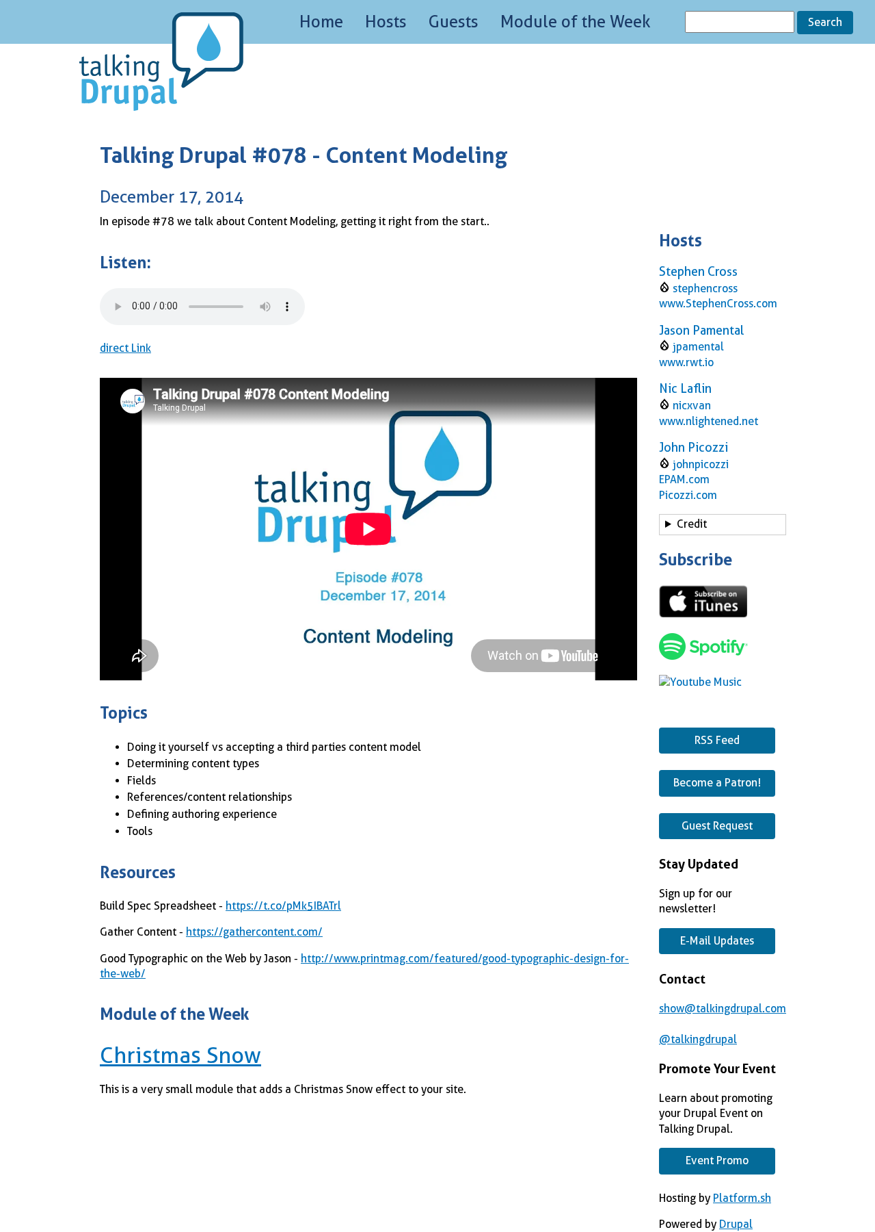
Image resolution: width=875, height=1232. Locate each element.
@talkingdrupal (698, 1039)
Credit (692, 523)
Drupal (736, 1224)
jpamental (698, 346)
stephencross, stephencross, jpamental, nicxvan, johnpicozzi (721, 526)
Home (321, 21)
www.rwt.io (686, 362)
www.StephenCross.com (718, 303)
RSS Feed (717, 740)
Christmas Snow (180, 1055)
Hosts (386, 21)
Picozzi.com (688, 495)
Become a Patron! (717, 782)
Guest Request (717, 825)
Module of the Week (575, 21)
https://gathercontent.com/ (254, 931)
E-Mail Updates (717, 940)
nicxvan (692, 405)
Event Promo (717, 1160)
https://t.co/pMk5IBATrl (283, 905)
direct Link (125, 348)
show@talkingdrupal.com (722, 1008)
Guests (454, 21)
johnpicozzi (701, 464)
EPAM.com (684, 479)
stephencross (705, 288)
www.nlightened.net (708, 421)
